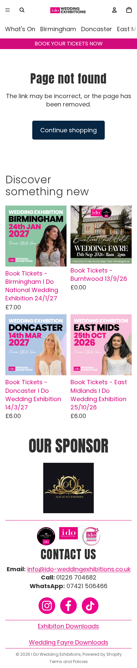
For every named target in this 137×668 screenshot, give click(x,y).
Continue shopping (68, 130)
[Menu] (7, 10)
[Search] (22, 10)
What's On (20, 29)
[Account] (114, 10)
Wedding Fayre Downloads (68, 642)
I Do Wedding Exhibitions (56, 654)
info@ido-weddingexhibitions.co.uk (79, 569)
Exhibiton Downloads (68, 626)
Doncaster (96, 29)
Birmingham (58, 29)
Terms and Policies (69, 661)
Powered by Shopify (102, 654)
